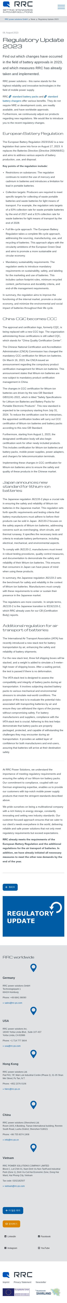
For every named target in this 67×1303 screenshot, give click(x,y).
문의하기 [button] (12, 1224)
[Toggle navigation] (61, 7)
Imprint (6, 1282)
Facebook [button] (45, 1236)
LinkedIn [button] (11, 1236)
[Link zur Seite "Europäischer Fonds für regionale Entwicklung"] (32, 1292)
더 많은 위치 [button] (14, 1210)
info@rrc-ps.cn (12, 1140)
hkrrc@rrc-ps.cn (12, 1089)
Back (11, 887)
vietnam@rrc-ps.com (15, 1186)
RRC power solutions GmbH (16, 19)
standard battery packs (25, 96)
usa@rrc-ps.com (13, 1046)
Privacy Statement (22, 1282)
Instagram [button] (12, 1248)
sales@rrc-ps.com (13, 1003)
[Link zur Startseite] (17, 1274)
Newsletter (41, 1282)
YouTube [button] (45, 1248)
